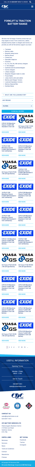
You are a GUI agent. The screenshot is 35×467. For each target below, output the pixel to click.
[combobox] (17, 100)
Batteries (5, 440)
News (3, 446)
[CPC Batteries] (6, 6)
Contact (4, 451)
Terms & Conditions (8, 449)
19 (24, 347)
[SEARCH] (30, 2)
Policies (4, 457)
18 (21, 347)
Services (4, 443)
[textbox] (17, 100)
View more (5, 132)
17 (18, 347)
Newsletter (5, 454)
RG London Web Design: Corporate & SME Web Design (16, 465)
